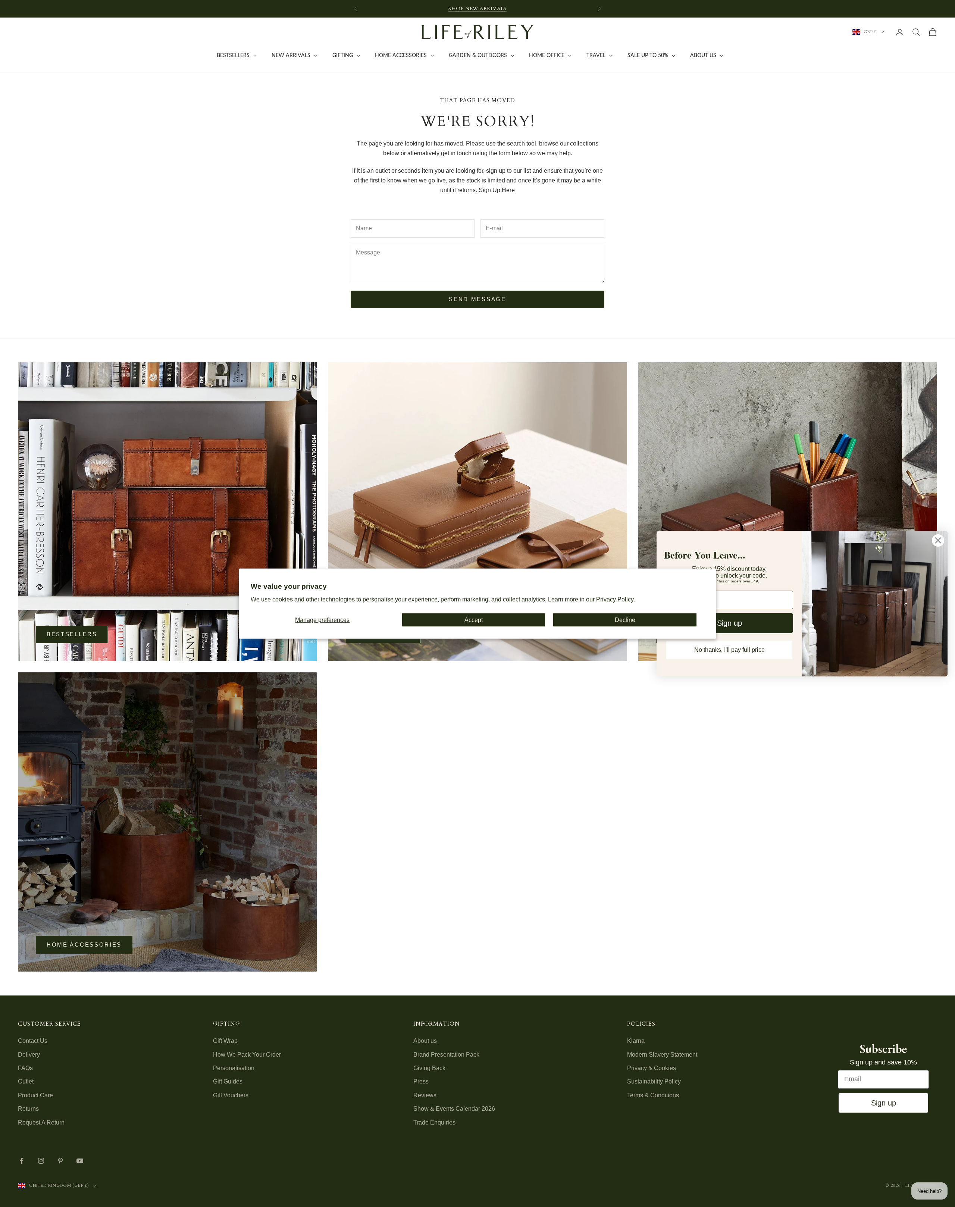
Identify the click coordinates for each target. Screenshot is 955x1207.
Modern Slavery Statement (662, 1054)
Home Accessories (84, 944)
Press (421, 1081)
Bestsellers (72, 634)
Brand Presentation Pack (446, 1054)
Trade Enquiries (434, 1122)
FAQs (25, 1068)
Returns (28, 1109)
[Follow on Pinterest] (60, 1160)
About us (425, 1041)
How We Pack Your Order (247, 1054)
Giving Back (429, 1068)
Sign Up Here (497, 190)
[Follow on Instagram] (41, 1160)
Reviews (424, 1095)
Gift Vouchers (230, 1095)
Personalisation (233, 1068)
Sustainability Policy (654, 1081)
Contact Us (32, 1041)
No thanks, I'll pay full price (729, 650)
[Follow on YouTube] (80, 1160)
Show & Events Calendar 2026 (454, 1109)
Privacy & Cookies (651, 1068)
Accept (473, 619)
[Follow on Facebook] (21, 1160)
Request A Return (41, 1122)
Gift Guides (227, 1081)
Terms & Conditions (653, 1095)
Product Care (35, 1095)
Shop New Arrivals (477, 8)
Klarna (636, 1041)
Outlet (26, 1081)
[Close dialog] (938, 540)
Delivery (29, 1054)
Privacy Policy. (615, 599)
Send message (477, 299)
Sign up (883, 1103)
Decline (625, 619)
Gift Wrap (225, 1041)
